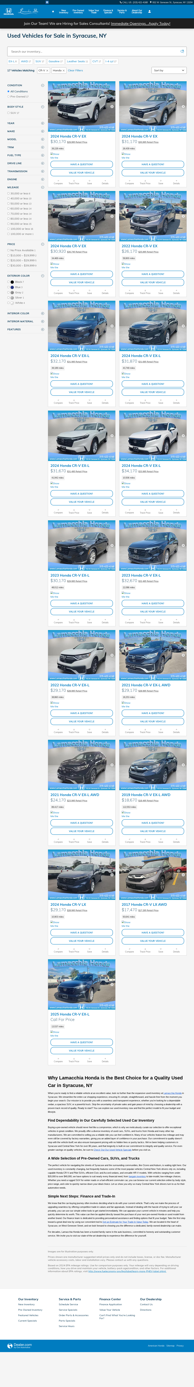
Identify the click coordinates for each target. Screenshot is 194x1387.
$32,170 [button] (68, 361)
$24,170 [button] (68, 800)
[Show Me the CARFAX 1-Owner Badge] (56, 156)
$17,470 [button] (140, 909)
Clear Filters (75, 70)
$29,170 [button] (68, 690)
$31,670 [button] (68, 470)
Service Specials (68, 1309)
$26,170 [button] (140, 251)
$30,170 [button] (68, 141)
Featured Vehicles (28, 1315)
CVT (96, 61)
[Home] (9, 11)
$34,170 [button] (140, 470)
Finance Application (110, 1304)
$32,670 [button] (140, 580)
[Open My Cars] (149, 11)
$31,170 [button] (140, 141)
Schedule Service (68, 1304)
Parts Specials (67, 1320)
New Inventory (63, 11)
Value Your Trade (94, 11)
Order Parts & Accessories (74, 1315)
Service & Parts (122, 11)
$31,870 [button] (140, 361)
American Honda (156, 1345)
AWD (26, 61)
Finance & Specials (108, 11)
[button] (81, 148)
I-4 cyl (110, 61)
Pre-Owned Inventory (78, 11)
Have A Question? (81, 164)
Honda (57, 70)
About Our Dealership (137, 11)
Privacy (180, 1345)
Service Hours (66, 1326)
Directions (145, 1309)
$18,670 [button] (140, 800)
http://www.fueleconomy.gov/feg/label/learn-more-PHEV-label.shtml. (127, 1271)
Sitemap (170, 1345)
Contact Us (146, 1304)
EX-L (13, 61)
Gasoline (56, 61)
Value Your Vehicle (81, 172)
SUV (39, 61)
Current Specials (27, 1320)
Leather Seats (77, 61)
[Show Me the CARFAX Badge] (56, 704)
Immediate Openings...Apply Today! (140, 23)
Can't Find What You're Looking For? (117, 1317)
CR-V (41, 70)
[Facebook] (47, 2)
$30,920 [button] (68, 251)
